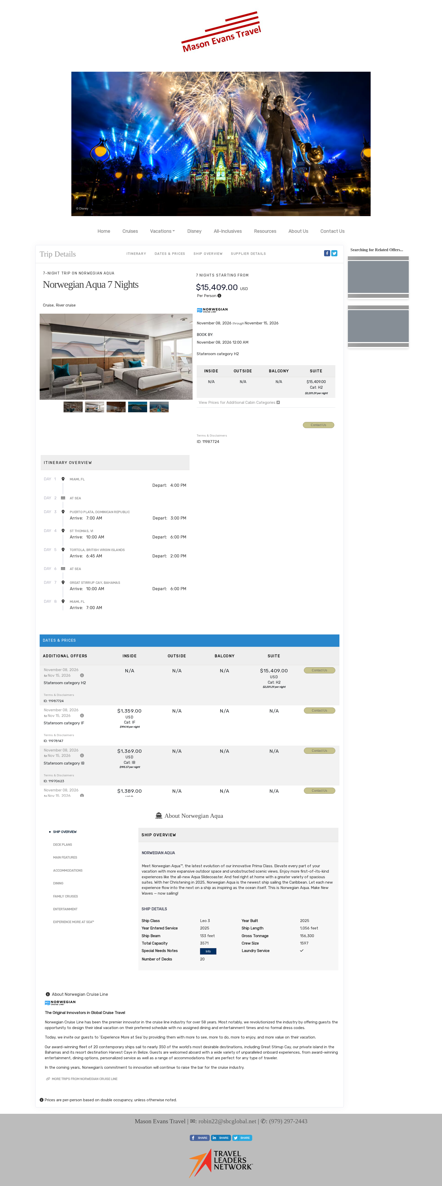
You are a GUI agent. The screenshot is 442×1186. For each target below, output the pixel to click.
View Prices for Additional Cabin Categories (238, 402)
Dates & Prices (170, 254)
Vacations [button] (160, 231)
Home (103, 231)
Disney (194, 231)
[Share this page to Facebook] (327, 253)
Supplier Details (248, 254)
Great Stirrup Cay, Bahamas (95, 583)
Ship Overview (208, 254)
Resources (265, 231)
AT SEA (75, 498)
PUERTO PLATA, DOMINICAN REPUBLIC (100, 512)
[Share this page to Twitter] (334, 253)
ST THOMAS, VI (81, 531)
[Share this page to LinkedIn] (221, 1138)
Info (208, 951)
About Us (298, 231)
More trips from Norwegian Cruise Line (84, 1079)
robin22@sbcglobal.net (227, 1121)
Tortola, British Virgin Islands (97, 550)
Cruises (130, 231)
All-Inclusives (228, 231)
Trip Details (58, 254)
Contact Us (333, 231)
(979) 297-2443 (288, 1121)
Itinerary (137, 254)
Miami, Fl (77, 479)
